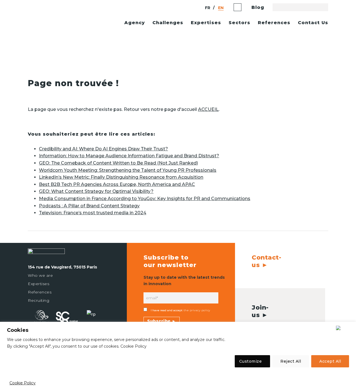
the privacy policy (196, 310)
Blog (257, 7)
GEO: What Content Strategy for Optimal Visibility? (96, 191)
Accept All (330, 361)
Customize (250, 361)
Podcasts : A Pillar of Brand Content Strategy (89, 205)
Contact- (266, 261)
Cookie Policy (22, 382)
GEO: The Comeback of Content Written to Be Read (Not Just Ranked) (118, 163)
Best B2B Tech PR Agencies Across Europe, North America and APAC (117, 184)
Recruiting (38, 300)
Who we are (40, 275)
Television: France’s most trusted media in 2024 (92, 212)
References (39, 292)
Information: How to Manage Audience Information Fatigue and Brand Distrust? (129, 155)
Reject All (290, 361)
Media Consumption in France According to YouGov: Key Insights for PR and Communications (144, 198)
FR (207, 7)
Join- (260, 311)
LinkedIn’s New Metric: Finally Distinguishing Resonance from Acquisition (121, 177)
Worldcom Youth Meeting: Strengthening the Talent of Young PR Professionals (127, 170)
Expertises (38, 283)
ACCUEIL (208, 109)
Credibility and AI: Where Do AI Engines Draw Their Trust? (103, 148)
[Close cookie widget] (344, 328)
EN (221, 7)
